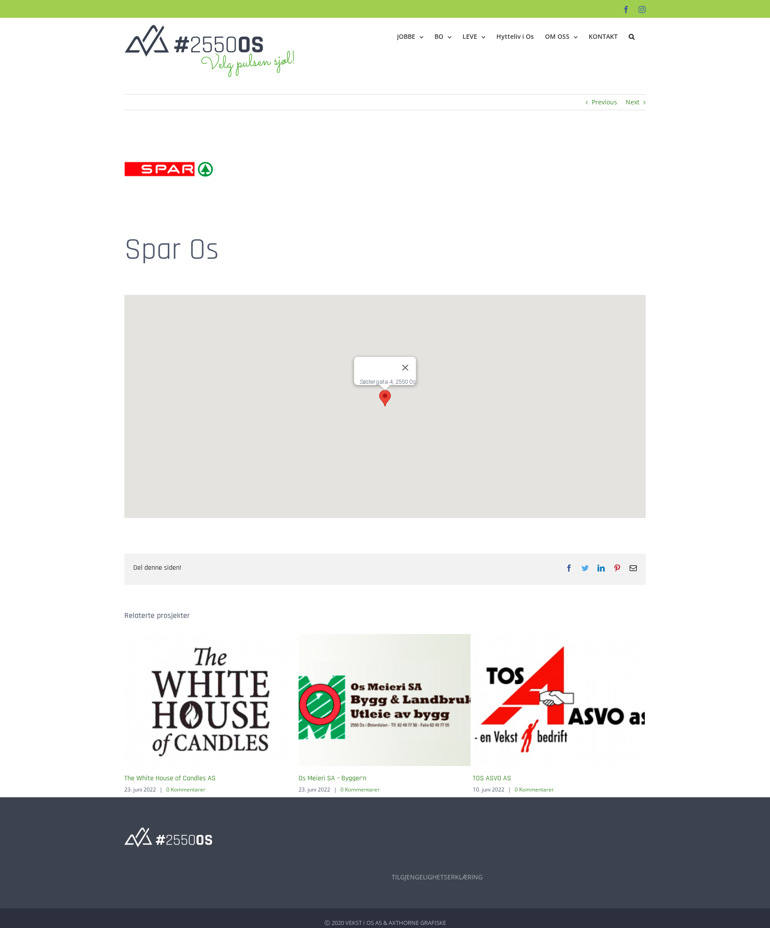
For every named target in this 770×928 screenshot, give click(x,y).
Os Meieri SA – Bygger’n (332, 778)
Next (632, 102)
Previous (604, 102)
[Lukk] (405, 367)
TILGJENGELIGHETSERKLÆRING (437, 877)
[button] (632, 36)
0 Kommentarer (185, 789)
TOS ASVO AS (492, 778)
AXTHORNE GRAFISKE (417, 923)
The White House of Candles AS (170, 778)
